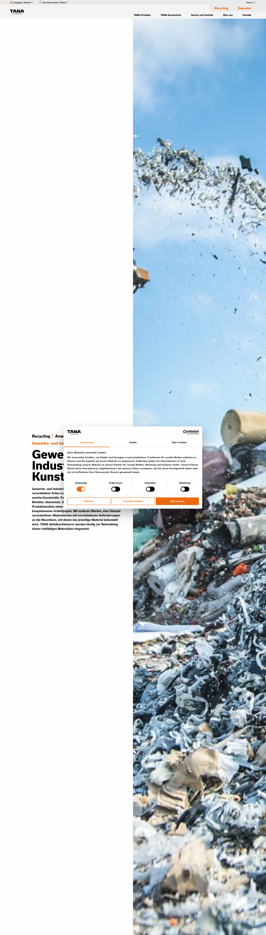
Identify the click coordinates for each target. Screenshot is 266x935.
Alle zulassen (177, 501)
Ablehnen (89, 501)
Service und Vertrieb (202, 15)
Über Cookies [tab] (179, 442)
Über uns (228, 15)
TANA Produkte (142, 15)
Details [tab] (133, 442)
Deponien (244, 8)
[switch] (115, 489)
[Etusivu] (18, 12)
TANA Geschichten (171, 15)
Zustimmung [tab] (87, 442)
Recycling (221, 8)
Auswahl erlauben (133, 501)
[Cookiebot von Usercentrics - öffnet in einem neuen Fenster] (185, 432)
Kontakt (247, 15)
